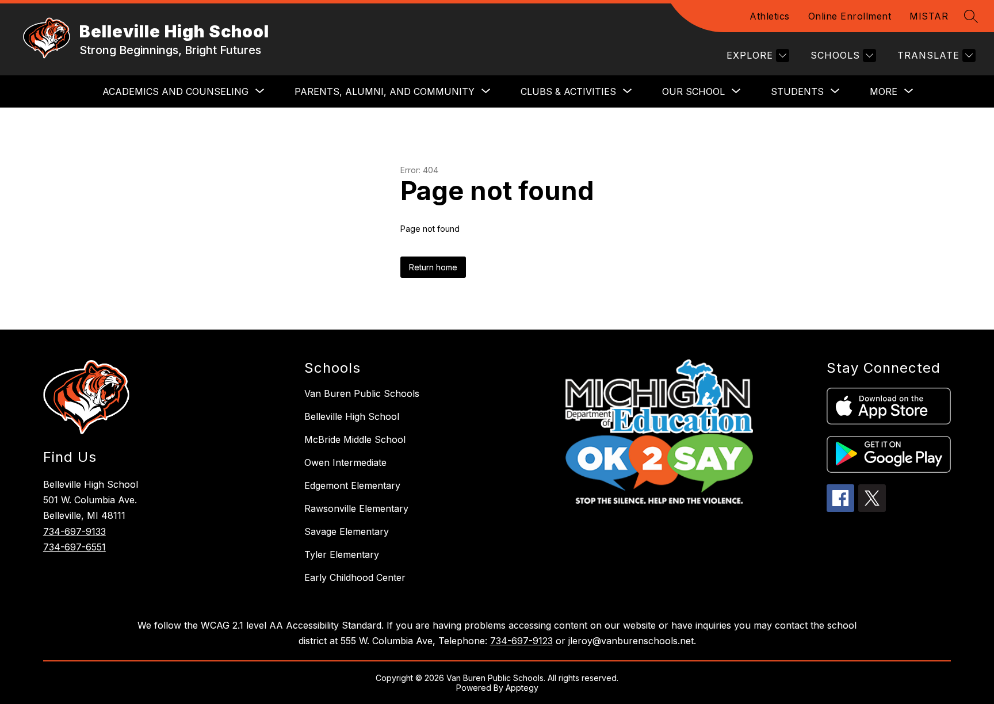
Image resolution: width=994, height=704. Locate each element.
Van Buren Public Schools (361, 393)
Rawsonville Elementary (356, 508)
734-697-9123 (521, 640)
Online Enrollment (850, 16)
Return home (433, 267)
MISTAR (928, 16)
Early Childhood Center (355, 577)
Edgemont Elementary (352, 485)
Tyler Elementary (341, 554)
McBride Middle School (355, 439)
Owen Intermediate (345, 462)
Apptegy (522, 687)
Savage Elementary (346, 531)
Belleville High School (351, 416)
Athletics (770, 16)
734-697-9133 (74, 531)
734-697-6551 (74, 547)
